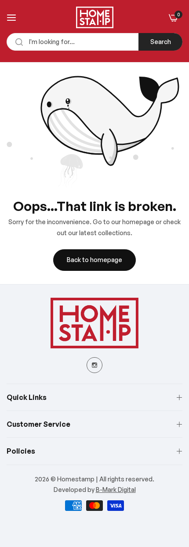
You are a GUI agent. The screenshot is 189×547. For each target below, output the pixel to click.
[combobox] (94, 42)
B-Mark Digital (116, 489)
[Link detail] (94, 365)
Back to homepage (94, 259)
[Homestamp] (94, 17)
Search (160, 41)
